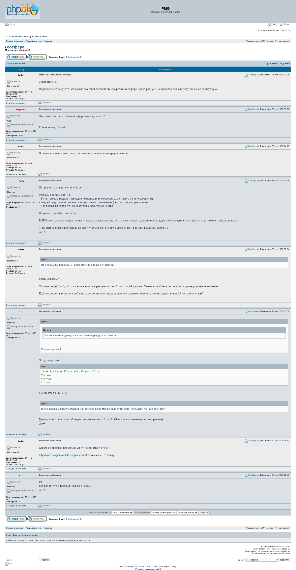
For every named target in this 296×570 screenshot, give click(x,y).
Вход (12, 24)
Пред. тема (271, 64)
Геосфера (14, 47)
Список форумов (14, 41)
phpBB (134, 567)
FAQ (274, 24)
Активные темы (39, 36)
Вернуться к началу (16, 103)
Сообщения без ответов (17, 36)
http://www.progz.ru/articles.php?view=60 (63, 455)
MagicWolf (24, 50)
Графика (47, 41)
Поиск (287, 24)
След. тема (284, 64)
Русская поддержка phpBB (148, 569)
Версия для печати (16, 64)
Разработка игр (33, 41)
